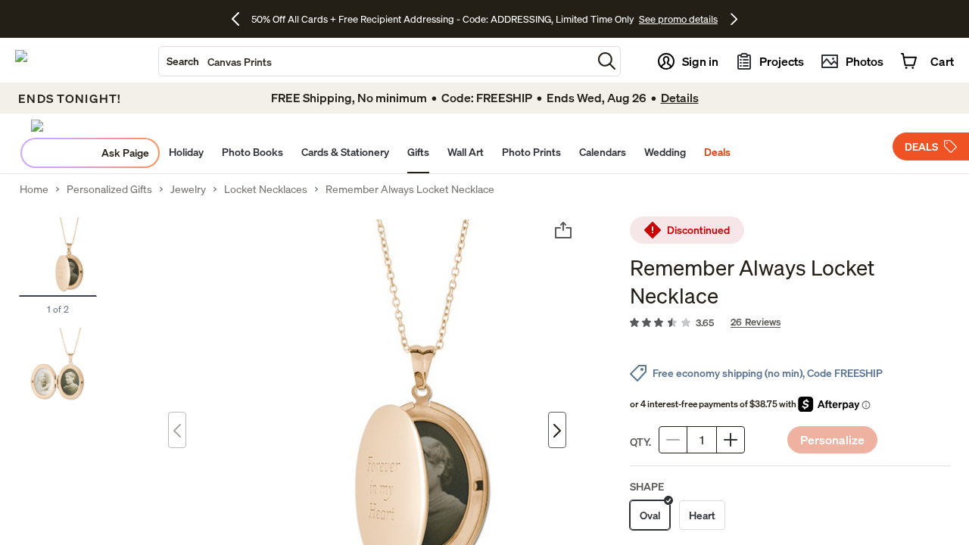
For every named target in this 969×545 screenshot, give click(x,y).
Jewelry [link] (188, 189)
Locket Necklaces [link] (265, 189)
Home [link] (34, 189)
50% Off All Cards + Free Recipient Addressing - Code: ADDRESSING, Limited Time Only (442, 19)
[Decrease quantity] (673, 439)
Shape (647, 486)
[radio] (650, 515)
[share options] (563, 230)
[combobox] (375, 61)
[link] (790, 323)
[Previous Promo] (241, 19)
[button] (607, 61)
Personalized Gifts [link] (109, 189)
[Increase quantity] (730, 439)
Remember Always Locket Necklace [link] (410, 189)
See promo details (678, 19)
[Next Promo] (734, 19)
